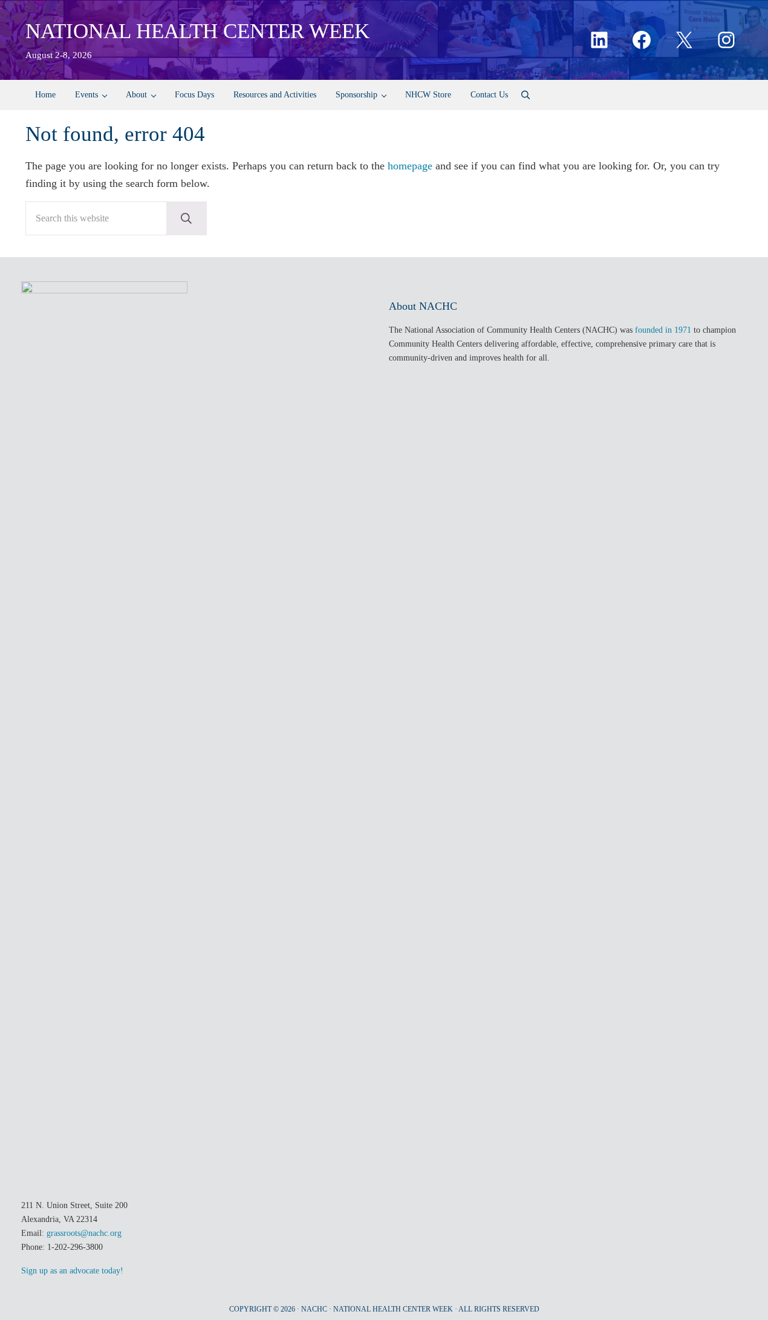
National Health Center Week (197, 31)
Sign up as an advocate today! (72, 1270)
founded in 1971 (663, 330)
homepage (410, 166)
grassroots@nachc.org (84, 1233)
